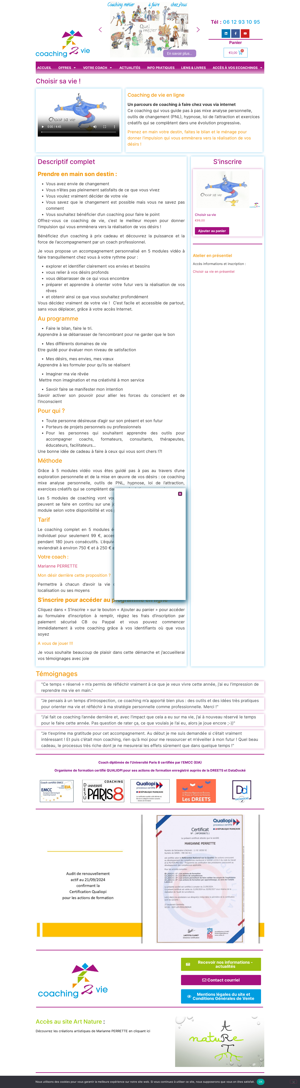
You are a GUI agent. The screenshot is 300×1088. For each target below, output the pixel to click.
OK (261, 1081)
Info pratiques (160, 68)
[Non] (293, 1082)
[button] (100, 29)
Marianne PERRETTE (58, 566)
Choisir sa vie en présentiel (213, 271)
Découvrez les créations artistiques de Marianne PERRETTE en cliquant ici (93, 1031)
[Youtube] (245, 33)
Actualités (129, 68)
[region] (149, 29)
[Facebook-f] (235, 33)
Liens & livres (193, 68)
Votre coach (95, 68)
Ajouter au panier (212, 231)
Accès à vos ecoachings (235, 68)
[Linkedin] (226, 33)
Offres (64, 68)
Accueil (44, 68)
